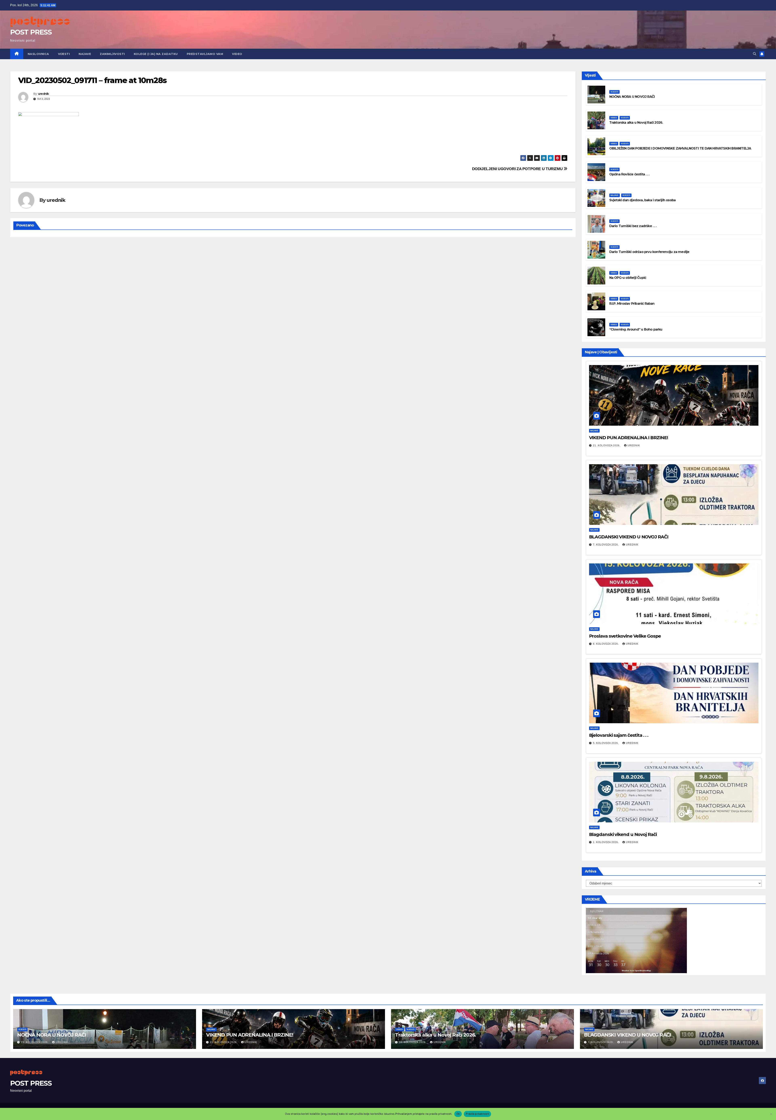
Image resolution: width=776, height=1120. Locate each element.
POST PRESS (31, 32)
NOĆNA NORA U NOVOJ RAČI (632, 97)
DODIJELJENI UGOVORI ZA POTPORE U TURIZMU (518, 169)
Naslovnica (38, 54)
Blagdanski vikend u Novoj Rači (623, 834)
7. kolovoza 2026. (606, 544)
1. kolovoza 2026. (606, 842)
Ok (458, 1113)
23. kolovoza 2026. (35, 1042)
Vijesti (64, 54)
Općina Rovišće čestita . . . (629, 174)
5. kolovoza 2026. (606, 743)
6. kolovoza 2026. (606, 643)
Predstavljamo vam (205, 54)
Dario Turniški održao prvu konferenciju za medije (649, 252)
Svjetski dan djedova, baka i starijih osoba (642, 200)
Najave (85, 54)
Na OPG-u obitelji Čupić (627, 278)
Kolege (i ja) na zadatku (156, 54)
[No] (771, 1114)
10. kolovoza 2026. (413, 1042)
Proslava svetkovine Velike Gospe (625, 636)
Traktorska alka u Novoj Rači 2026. (636, 122)
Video (237, 54)
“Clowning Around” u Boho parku (635, 329)
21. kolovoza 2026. (607, 445)
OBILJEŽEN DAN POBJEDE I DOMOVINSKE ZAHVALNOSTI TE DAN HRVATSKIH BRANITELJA (680, 148)
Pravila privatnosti (477, 1113)
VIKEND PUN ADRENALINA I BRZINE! (628, 437)
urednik (43, 94)
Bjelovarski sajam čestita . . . (618, 735)
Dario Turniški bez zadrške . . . (632, 226)
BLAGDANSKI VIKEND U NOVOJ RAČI (628, 537)
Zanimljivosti (112, 54)
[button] (754, 54)
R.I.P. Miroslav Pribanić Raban (632, 303)
